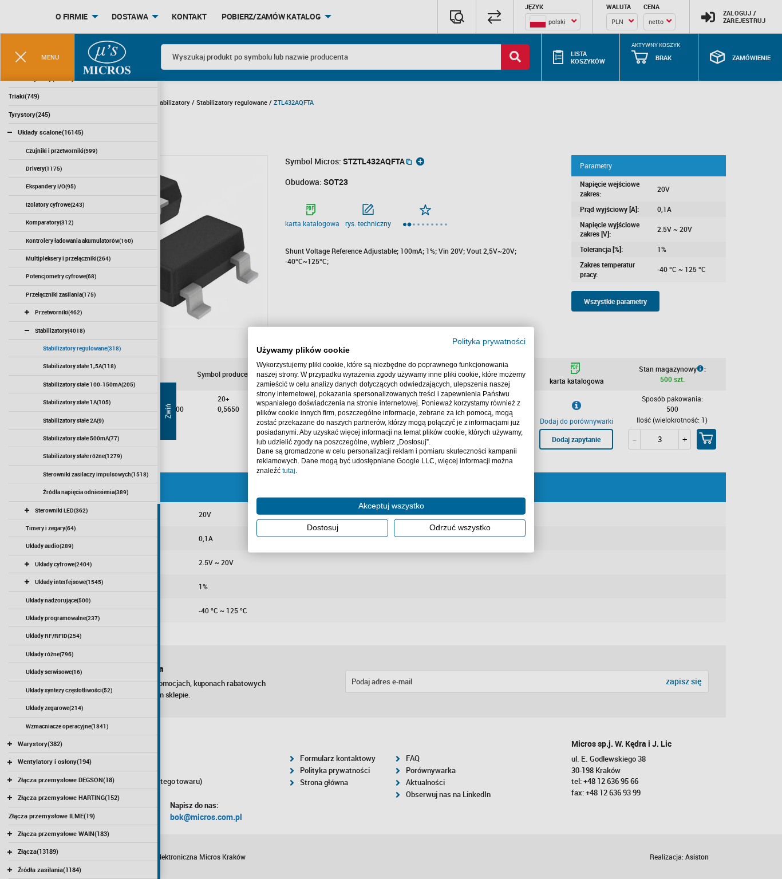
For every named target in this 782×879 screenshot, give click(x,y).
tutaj (288, 471)
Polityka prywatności (489, 341)
